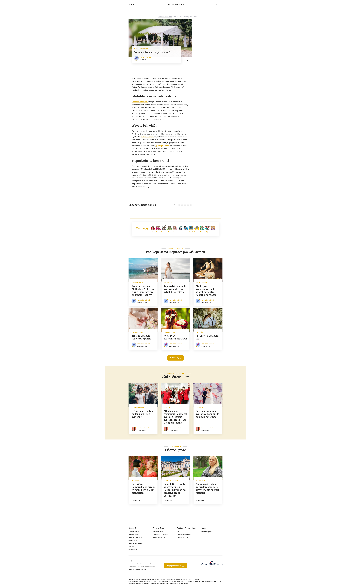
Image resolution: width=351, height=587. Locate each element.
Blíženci (202, 232)
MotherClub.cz (134, 535)
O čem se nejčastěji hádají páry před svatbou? (142, 414)
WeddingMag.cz (155, 17)
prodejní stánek (162, 145)
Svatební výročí (206, 532)
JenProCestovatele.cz (136, 543)
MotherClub (182, 581)
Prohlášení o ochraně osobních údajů (142, 567)
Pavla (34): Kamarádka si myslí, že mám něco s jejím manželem (143, 488)
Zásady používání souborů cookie (140, 564)
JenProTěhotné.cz (135, 537)
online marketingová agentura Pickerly (142, 581)
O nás (131, 561)
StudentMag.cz (134, 549)
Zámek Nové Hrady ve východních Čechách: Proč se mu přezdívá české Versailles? (175, 490)
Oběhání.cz (133, 540)
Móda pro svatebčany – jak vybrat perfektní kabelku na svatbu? (207, 290)
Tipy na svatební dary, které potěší (141, 337)
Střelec (196, 232)
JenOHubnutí (185, 584)
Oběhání (191, 581)
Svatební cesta (137, 282)
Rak (169, 232)
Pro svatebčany (201, 282)
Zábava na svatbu (159, 537)
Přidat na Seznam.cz (184, 535)
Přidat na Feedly (182, 537)
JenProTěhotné (200, 581)
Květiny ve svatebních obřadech (175, 337)
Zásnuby (167, 407)
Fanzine (138, 584)
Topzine (132, 584)
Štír (186, 232)
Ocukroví (176, 584)
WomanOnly (173, 581)
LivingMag (169, 584)
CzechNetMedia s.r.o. (145, 579)
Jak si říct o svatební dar (207, 337)
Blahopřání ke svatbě (160, 535)
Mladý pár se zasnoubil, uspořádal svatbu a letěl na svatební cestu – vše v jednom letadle (175, 417)
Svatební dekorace (165, 17)
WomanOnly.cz (134, 532)
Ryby (180, 232)
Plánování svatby (138, 407)
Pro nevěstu (168, 282)
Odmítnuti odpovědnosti (137, 570)
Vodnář (191, 232)
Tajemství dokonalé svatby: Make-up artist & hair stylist (175, 289)
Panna (175, 232)
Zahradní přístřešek (140, 102)
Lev (213, 232)
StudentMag (146, 584)
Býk (207, 232)
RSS (178, 532)
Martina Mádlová (143, 428)
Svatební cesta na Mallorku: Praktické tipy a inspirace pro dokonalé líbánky (143, 290)
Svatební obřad (169, 332)
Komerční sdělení (146, 57)
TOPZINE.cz (132, 546)
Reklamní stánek (147, 137)
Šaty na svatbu (158, 532)
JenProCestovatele (158, 584)
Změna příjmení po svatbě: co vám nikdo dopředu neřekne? (207, 414)
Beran (158, 232)
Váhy (152, 232)
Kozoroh (163, 232)
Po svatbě (199, 407)
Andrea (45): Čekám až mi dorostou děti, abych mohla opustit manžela (207, 488)
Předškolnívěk (211, 581)
